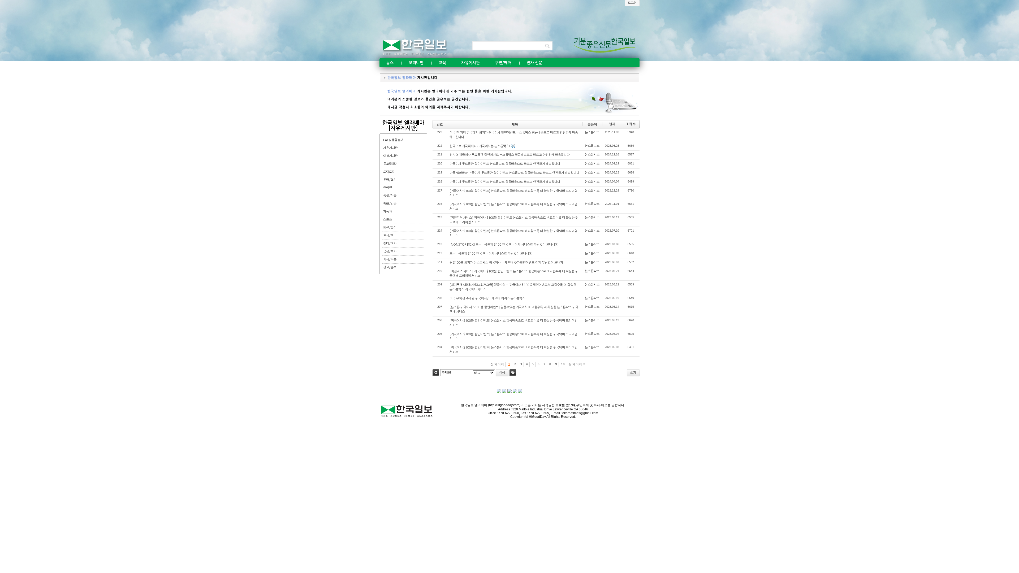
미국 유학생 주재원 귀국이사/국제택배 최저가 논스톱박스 (487, 298)
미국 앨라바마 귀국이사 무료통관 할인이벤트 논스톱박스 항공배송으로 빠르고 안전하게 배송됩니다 (514, 173)
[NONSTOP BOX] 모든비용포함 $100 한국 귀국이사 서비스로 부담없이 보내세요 (504, 244)
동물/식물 (389, 195)
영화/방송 (389, 203)
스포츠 (387, 219)
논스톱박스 (592, 132)
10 (563, 364)
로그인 (632, 3)
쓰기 (633, 372)
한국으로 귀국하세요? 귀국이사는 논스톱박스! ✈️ (482, 146)
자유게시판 (470, 63)
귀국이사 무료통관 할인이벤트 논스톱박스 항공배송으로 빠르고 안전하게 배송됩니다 (505, 164)
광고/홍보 (389, 267)
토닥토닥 (389, 171)
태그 (513, 372)
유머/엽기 (389, 179)
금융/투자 (389, 251)
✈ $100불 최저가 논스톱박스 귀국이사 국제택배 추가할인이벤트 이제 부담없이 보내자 (506, 262)
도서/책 (388, 235)
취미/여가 (389, 243)
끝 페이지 (575, 364)
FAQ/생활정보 (393, 140)
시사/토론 (389, 259)
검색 (436, 372)
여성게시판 (390, 156)
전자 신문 (534, 63)
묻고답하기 (390, 164)
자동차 (387, 211)
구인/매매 (503, 63)
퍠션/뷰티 (389, 227)
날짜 (612, 124)
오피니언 (416, 63)
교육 (442, 63)
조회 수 (631, 124)
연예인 (387, 187)
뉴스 (390, 63)
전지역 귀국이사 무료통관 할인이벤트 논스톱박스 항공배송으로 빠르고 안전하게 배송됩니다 (510, 155)
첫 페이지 (497, 364)
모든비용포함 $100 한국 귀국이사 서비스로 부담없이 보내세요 (491, 253)
